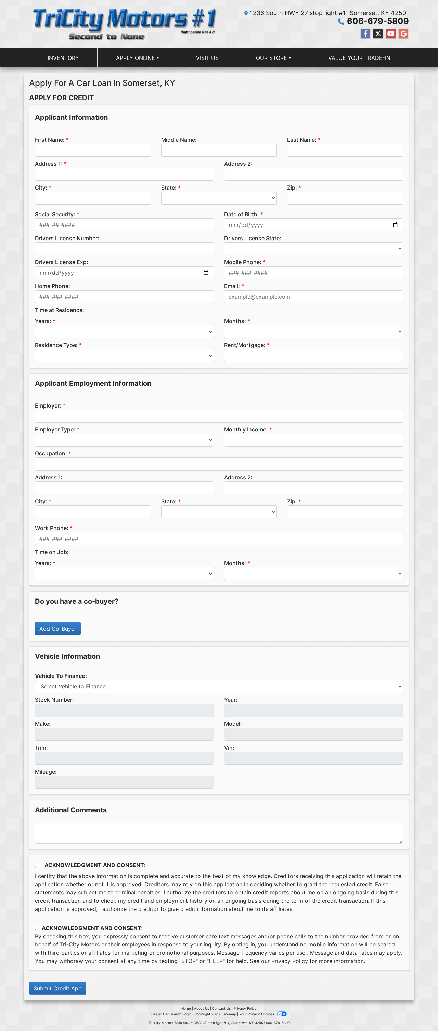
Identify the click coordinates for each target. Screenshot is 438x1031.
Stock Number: (54, 699)
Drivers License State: (252, 238)
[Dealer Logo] (124, 24)
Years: (43, 321)
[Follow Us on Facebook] (365, 34)
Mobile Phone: (242, 262)
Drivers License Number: (67, 238)
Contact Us (221, 1008)
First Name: (50, 139)
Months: (235, 321)
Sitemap (229, 1014)
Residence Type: (56, 344)
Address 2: (238, 163)
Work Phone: (51, 528)
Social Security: (55, 214)
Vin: (229, 747)
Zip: (292, 187)
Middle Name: (179, 139)
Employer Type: (55, 429)
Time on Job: (52, 552)
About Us (201, 1008)
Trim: (41, 747)
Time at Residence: (59, 310)
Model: (233, 723)
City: (41, 187)
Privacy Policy (289, 960)
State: (169, 187)
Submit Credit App (58, 988)
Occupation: (51, 453)
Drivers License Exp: (61, 262)
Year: (230, 699)
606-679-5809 (378, 21)
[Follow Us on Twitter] (378, 34)
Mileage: (46, 771)
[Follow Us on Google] (403, 34)
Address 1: (49, 163)
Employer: (48, 405)
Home (186, 1008)
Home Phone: (52, 286)
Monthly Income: (246, 429)
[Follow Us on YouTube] (391, 34)
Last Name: (302, 139)
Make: (43, 723)
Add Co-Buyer (57, 628)
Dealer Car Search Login (171, 1014)
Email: (232, 286)
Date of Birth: (241, 214)
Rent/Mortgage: (245, 344)
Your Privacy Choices (257, 1014)
